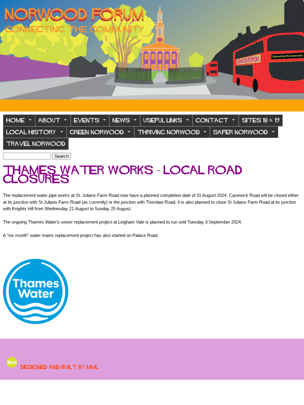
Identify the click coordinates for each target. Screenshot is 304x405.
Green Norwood (95, 134)
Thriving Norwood (167, 134)
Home (14, 122)
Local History (29, 134)
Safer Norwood (239, 134)
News (119, 122)
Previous (9, 50)
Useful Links (161, 122)
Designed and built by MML (60, 367)
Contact (210, 122)
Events (85, 122)
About (47, 122)
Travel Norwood (35, 143)
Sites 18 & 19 (260, 120)
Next (295, 50)
